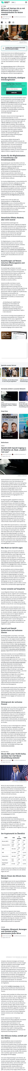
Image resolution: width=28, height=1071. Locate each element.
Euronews (20, 974)
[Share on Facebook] (2, 22)
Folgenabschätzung (7, 66)
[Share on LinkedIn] (9, 22)
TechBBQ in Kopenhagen (14, 986)
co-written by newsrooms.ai (20, 16)
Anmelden (14, 92)
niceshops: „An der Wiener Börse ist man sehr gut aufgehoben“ (10, 380)
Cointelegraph (6, 814)
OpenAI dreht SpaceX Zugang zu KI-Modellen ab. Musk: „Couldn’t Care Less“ (9, 405)
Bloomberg (4, 976)
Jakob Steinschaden (7, 16)
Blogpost (16, 501)
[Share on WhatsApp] (13, 22)
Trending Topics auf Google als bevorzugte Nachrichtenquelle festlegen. (15, 48)
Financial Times (7, 800)
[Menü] (26, 2)
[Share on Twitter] (6, 22)
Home (13, 2)
